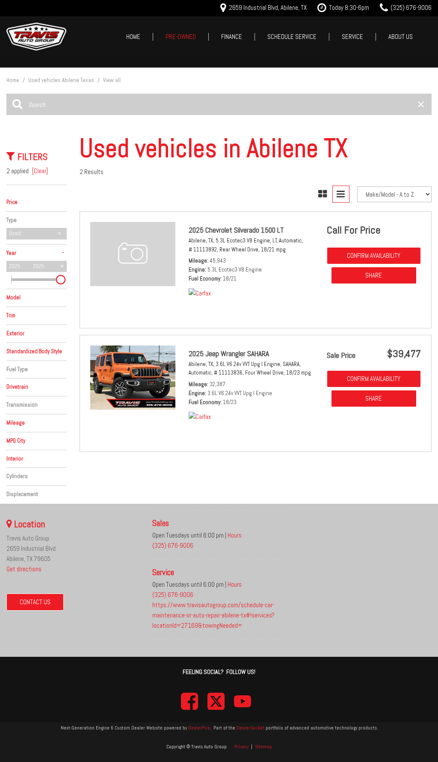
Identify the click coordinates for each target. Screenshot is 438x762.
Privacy (241, 747)
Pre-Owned (181, 36)
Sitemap (263, 747)
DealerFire (199, 728)
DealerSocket (250, 728)
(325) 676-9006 (172, 545)
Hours (235, 535)
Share (373, 275)
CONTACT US (35, 602)
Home (133, 36)
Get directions (23, 569)
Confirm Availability (373, 255)
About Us (400, 36)
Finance (231, 36)
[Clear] (40, 171)
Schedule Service (292, 36)
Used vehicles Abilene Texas (61, 80)
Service (352, 36)
